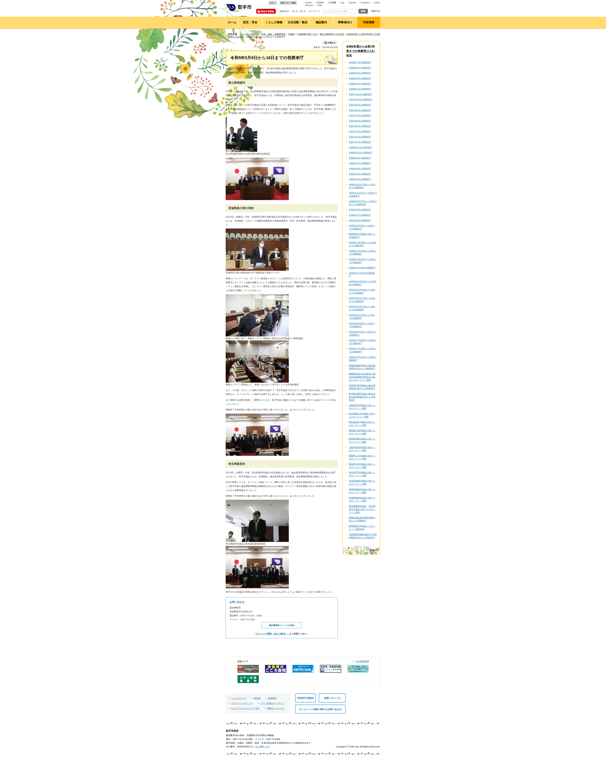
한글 (342, 3)
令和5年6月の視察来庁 (360, 220)
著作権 (257, 698)
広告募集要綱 (362, 661)
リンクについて (238, 698)
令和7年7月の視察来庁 (360, 115)
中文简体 (320, 3)
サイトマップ (314, 11)
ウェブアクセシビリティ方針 (245, 708)
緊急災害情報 (267, 11)
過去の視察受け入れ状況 (332, 34)
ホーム (244, 34)
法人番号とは (262, 746)
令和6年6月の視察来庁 (360, 168)
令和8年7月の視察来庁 (360, 62)
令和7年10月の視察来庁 (360, 99)
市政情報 (254, 34)
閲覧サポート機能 (288, 3)
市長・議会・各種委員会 (273, 34)
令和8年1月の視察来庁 (360, 89)
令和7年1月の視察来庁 (360, 142)
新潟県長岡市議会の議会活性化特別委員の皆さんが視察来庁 (362, 397)
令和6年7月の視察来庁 (360, 163)
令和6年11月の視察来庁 (360, 147)
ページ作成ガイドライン (272, 703)
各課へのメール (332, 698)
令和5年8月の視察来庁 (360, 209)
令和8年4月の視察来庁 (360, 78)
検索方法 (375, 11)
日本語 (377, 3)
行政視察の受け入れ (307, 34)
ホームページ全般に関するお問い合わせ (320, 709)
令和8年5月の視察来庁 (360, 73)
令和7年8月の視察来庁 (360, 110)
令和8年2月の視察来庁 (360, 83)
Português (365, 3)
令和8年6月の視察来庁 (360, 68)
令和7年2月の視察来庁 (360, 137)
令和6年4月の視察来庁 (360, 179)
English (308, 3)
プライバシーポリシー (242, 703)
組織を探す (284, 11)
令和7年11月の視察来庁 (360, 94)
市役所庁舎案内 (305, 698)
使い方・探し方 (299, 11)
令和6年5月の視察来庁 (360, 174)
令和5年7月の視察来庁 (360, 215)
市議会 (291, 34)
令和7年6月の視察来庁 (360, 121)
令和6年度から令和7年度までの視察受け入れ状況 (360, 51)
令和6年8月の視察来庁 (360, 158)
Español (352, 3)
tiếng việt (309, 5)
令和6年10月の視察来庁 (360, 152)
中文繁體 (332, 3)
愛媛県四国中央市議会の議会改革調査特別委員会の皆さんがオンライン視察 (362, 377)
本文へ (273, 3)
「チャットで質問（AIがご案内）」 (271, 633)
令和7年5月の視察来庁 (360, 126)
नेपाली (320, 5)
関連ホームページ (276, 708)
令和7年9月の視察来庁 (360, 105)
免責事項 (272, 698)
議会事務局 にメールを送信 (281, 625)
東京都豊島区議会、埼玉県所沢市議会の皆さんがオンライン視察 (362, 509)
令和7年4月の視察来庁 (360, 131)
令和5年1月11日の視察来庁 (362, 267)
